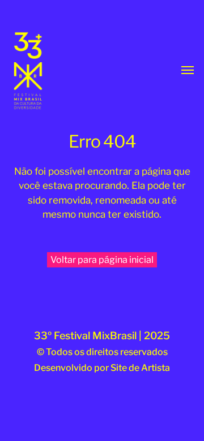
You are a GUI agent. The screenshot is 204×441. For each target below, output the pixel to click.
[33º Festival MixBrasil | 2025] (44, 70)
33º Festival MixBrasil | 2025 (102, 335)
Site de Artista (140, 367)
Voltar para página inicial (102, 259)
